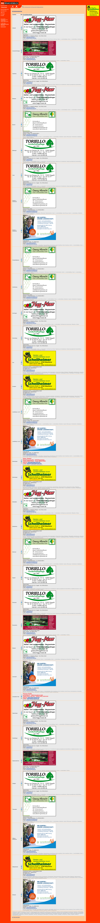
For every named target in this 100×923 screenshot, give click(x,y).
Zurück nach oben (16, 917)
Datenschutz (3, 26)
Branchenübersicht (5, 9)
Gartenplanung (76, 912)
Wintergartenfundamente (39, 373)
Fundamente (73, 487)
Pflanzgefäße (71, 372)
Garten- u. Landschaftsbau (72, 39)
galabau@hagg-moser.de (31, 38)
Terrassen (29, 373)
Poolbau (31, 39)
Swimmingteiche (42, 396)
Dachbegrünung (80, 39)
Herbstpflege (48, 487)
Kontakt (2, 15)
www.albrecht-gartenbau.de (31, 134)
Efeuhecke (31, 456)
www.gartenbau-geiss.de (34, 462)
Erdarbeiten (61, 136)
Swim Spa (34, 372)
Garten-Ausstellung (59, 245)
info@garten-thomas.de (33, 698)
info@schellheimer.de (30, 371)
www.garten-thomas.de (33, 697)
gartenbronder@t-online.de (31, 243)
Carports (65, 136)
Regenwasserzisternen (52, 372)
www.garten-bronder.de (31, 242)
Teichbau (28, 39)
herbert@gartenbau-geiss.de (34, 463)
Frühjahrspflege (25, 397)
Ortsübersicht (3, 10)
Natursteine (35, 39)
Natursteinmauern (77, 372)
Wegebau (28, 137)
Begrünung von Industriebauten (61, 84)
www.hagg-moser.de (30, 37)
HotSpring (43, 487)
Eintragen (3, 14)
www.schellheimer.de (30, 370)
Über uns (3, 12)
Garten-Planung (50, 39)
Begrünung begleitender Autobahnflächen (74, 84)
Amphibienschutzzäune (27, 85)
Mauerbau (55, 39)
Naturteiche (44, 60)
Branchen (4, 7)
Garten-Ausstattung (66, 245)
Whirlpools (32, 137)
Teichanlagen (29, 60)
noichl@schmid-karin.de (31, 59)
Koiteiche (36, 487)
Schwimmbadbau (45, 372)
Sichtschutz (45, 456)
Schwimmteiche (40, 39)
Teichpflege (25, 373)
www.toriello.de (29, 82)
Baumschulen (25, 110)
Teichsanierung (53, 456)
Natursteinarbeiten (53, 60)
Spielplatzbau (79, 136)
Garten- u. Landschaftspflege (62, 39)
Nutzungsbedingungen (5, 24)
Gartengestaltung (46, 245)
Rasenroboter (58, 372)
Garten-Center (58, 487)
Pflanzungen (69, 136)
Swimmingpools (29, 372)
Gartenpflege (41, 245)
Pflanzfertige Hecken (30, 245)
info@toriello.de (29, 83)
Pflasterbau (45, 39)
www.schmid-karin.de (30, 58)
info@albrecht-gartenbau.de (31, 135)
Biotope (54, 84)
